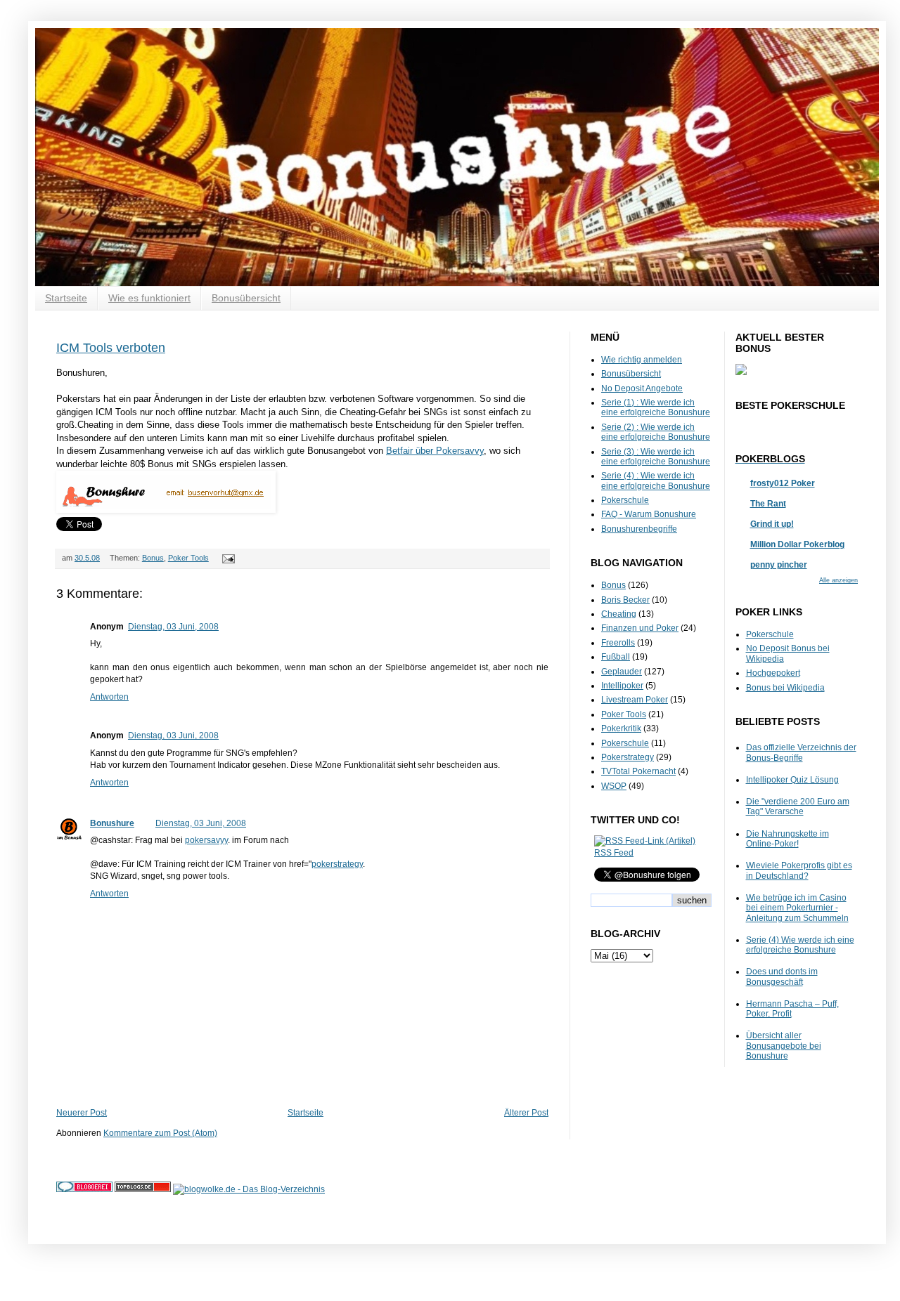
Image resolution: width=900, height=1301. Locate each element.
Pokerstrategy (627, 757)
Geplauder (621, 671)
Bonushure (112, 823)
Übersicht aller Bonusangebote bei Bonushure (783, 1046)
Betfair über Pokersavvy (435, 450)
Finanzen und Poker (640, 628)
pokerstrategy (337, 864)
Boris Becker (625, 600)
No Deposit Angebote (642, 388)
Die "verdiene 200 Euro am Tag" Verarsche (797, 806)
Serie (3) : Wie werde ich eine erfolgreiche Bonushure (655, 456)
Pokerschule (625, 500)
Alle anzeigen (838, 580)
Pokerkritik (621, 728)
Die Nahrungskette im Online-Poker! (787, 839)
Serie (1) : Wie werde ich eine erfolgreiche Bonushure (655, 407)
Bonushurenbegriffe (639, 529)
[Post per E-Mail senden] (227, 558)
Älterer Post (526, 1113)
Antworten (109, 697)
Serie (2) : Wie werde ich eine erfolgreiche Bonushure (655, 432)
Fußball (615, 657)
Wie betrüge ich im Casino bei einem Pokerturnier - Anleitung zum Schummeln (797, 908)
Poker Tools (188, 558)
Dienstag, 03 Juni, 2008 (173, 627)
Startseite (66, 297)
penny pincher (778, 565)
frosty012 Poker (782, 483)
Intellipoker (622, 686)
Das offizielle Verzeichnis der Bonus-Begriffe (801, 752)
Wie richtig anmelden (641, 360)
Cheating (618, 614)
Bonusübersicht (246, 297)
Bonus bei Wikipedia (785, 688)
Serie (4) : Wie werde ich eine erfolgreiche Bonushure (655, 480)
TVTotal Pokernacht (638, 771)
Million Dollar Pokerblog (797, 544)
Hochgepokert (773, 673)
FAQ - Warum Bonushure (648, 514)
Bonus (153, 558)
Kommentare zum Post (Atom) (160, 1133)
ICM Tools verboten (110, 348)
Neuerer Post (81, 1113)
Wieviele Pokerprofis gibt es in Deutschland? (799, 870)
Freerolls (618, 643)
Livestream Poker (634, 700)
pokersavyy (206, 840)
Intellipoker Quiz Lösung (792, 780)
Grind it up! (772, 524)
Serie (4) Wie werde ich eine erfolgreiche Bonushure (800, 945)
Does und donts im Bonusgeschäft (782, 976)
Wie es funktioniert (149, 297)
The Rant (768, 504)
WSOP (613, 786)
